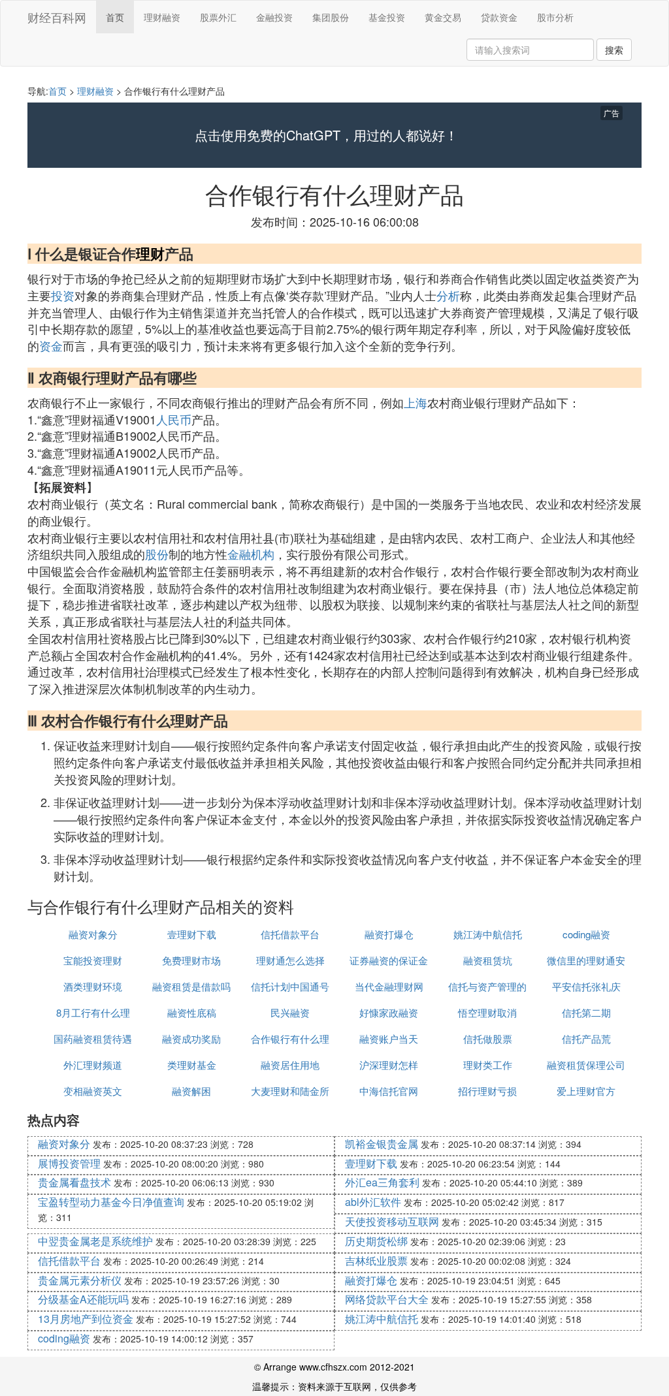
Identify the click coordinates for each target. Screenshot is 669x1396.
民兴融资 (290, 1012)
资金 (51, 345)
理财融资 (162, 17)
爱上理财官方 (586, 1091)
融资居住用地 (290, 1064)
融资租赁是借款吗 (191, 986)
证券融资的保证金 (389, 960)
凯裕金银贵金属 (381, 1143)
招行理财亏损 (487, 1091)
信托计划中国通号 (290, 986)
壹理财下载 (191, 934)
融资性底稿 (191, 1012)
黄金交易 (443, 17)
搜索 (614, 49)
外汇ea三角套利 (382, 1182)
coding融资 (586, 934)
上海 (415, 402)
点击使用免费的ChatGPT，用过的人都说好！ (326, 135)
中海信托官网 (388, 1091)
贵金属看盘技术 (74, 1182)
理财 (150, 253)
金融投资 (274, 17)
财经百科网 (56, 16)
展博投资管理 (69, 1163)
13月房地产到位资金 (85, 1318)
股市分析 (555, 17)
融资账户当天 (388, 1038)
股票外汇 (218, 17)
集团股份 (330, 17)
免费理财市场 (191, 960)
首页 (115, 17)
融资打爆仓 (389, 934)
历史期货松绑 (376, 1240)
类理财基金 (191, 1064)
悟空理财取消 (487, 1012)
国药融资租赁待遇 (93, 1038)
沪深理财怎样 (388, 1064)
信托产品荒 (586, 1038)
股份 (157, 553)
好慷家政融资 (388, 1012)
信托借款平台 (290, 934)
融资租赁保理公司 (586, 1064)
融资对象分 (93, 934)
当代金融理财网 (389, 986)
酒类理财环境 (92, 986)
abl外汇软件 (373, 1201)
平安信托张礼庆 (586, 986)
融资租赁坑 (487, 960)
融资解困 (191, 1091)
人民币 (173, 419)
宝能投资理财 (92, 960)
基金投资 (386, 17)
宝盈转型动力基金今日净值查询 (111, 1201)
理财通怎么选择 (290, 960)
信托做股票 (487, 1038)
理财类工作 (487, 1064)
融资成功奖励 (191, 1038)
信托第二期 (586, 1012)
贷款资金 (499, 17)
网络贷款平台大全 (387, 1299)
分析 (448, 295)
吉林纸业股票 (376, 1260)
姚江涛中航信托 (487, 934)
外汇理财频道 (92, 1064)
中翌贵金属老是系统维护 (95, 1240)
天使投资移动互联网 (392, 1221)
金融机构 (250, 553)
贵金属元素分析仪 (80, 1280)
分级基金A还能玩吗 (83, 1299)
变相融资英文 (92, 1091)
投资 (62, 295)
